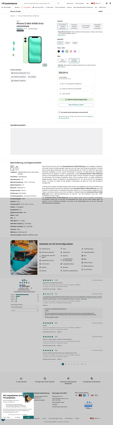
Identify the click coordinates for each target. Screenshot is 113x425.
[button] (97, 3)
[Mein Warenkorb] (110, 3)
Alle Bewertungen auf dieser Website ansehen (24, 291)
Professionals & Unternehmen (59, 406)
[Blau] (62, 51)
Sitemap (77, 418)
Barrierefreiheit (69, 418)
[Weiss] (79, 51)
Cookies (44, 418)
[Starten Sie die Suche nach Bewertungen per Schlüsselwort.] (37, 310)
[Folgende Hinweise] (85, 364)
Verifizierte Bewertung (97, 293)
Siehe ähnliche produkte (76, 105)
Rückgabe (54, 404)
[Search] (58, 3)
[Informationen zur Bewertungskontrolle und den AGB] (31, 288)
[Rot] (70, 51)
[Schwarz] (58, 51)
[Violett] (75, 51)
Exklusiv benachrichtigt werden (77, 99)
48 (82, 364)
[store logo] (9, 3)
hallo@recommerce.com (62, 398)
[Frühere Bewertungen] (60, 364)
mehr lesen (84, 299)
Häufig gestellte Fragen (58, 402)
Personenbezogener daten (56, 418)
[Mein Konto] (106, 3)
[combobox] (39, 3)
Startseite (12, 16)
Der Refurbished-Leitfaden (38, 400)
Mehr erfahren (61, 35)
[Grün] (66, 51)
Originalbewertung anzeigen (49, 289)
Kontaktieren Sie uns (57, 396)
